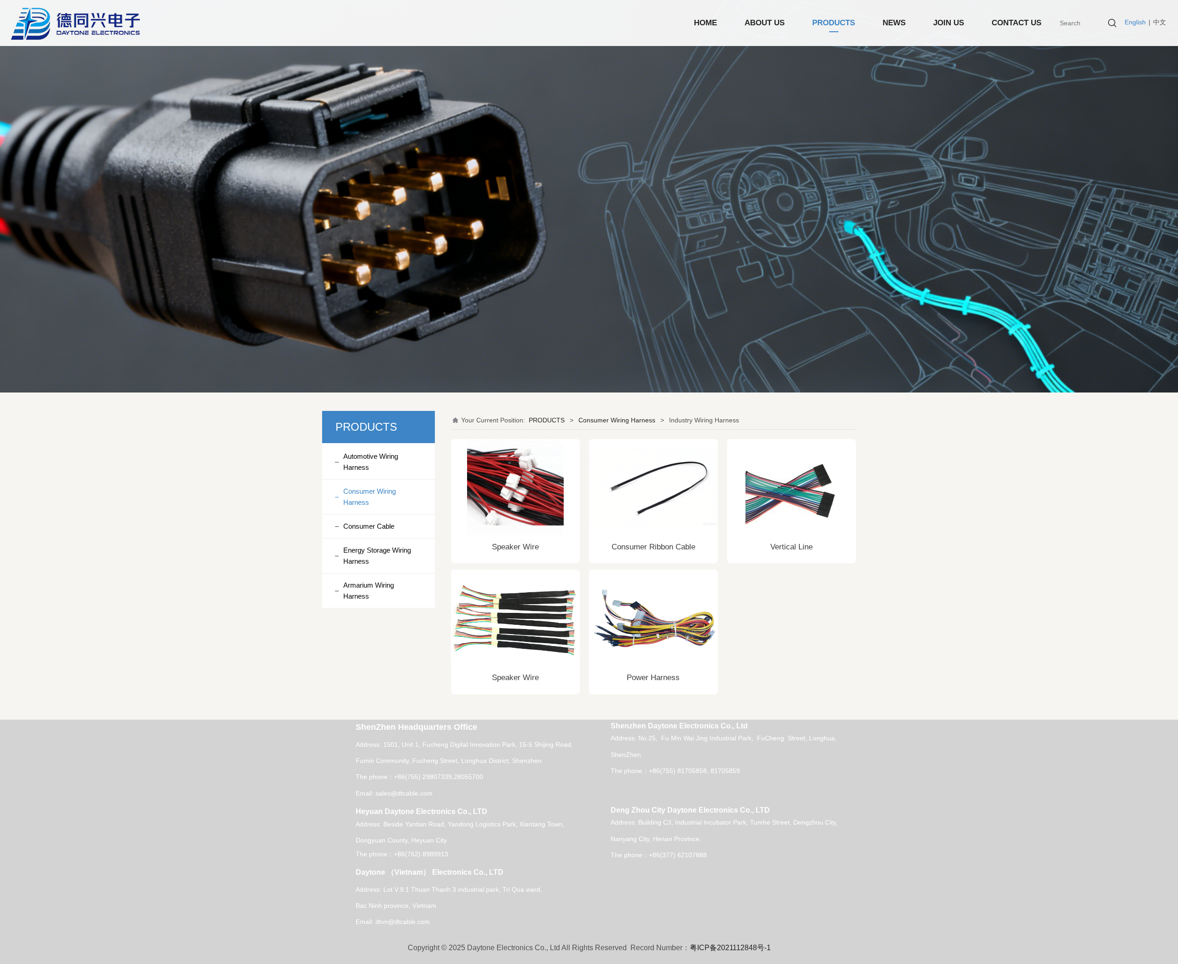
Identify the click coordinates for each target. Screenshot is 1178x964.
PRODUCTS (833, 22)
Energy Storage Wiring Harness (377, 555)
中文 (1159, 22)
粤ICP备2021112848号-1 (730, 948)
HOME (705, 22)
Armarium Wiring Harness (368, 590)
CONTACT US (1016, 22)
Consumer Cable (368, 526)
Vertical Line (791, 547)
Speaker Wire (515, 547)
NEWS (894, 22)
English (1135, 22)
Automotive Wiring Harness (370, 461)
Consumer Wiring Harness (369, 496)
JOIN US (948, 22)
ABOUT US (765, 22)
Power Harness (653, 677)
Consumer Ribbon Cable (653, 547)
